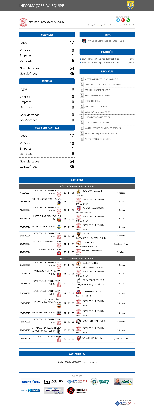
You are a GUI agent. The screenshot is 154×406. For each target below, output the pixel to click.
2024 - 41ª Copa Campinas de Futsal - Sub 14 (102, 59)
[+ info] (131, 59)
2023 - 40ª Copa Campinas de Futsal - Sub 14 (102, 62)
